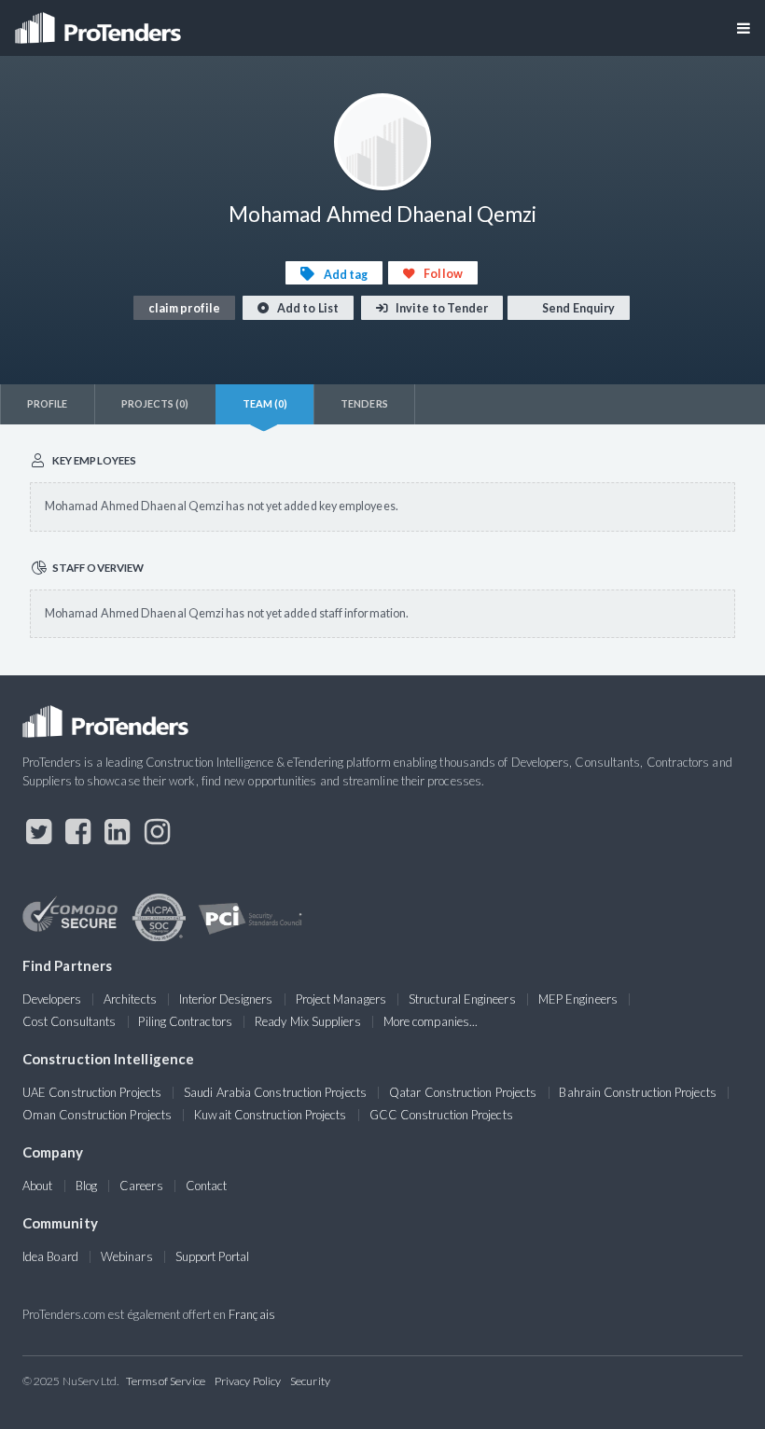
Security (310, 1381)
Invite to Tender (441, 308)
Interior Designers (225, 999)
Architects (130, 999)
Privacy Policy (248, 1381)
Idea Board (50, 1256)
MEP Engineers (578, 999)
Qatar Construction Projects (462, 1092)
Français (252, 1314)
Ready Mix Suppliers (308, 1021)
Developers (51, 999)
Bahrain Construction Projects (637, 1092)
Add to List (307, 308)
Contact (207, 1185)
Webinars (127, 1256)
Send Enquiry (577, 308)
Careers (141, 1185)
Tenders (364, 403)
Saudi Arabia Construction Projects (275, 1092)
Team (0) (265, 403)
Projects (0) (155, 403)
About (37, 1185)
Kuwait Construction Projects (270, 1114)
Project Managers (341, 999)
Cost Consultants (69, 1021)
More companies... (430, 1021)
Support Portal (212, 1256)
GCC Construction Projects (441, 1114)
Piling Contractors (184, 1021)
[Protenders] (100, 22)
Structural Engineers (462, 999)
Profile (47, 403)
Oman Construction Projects (97, 1114)
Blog (86, 1185)
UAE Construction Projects (91, 1092)
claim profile (184, 308)
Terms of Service (165, 1381)
